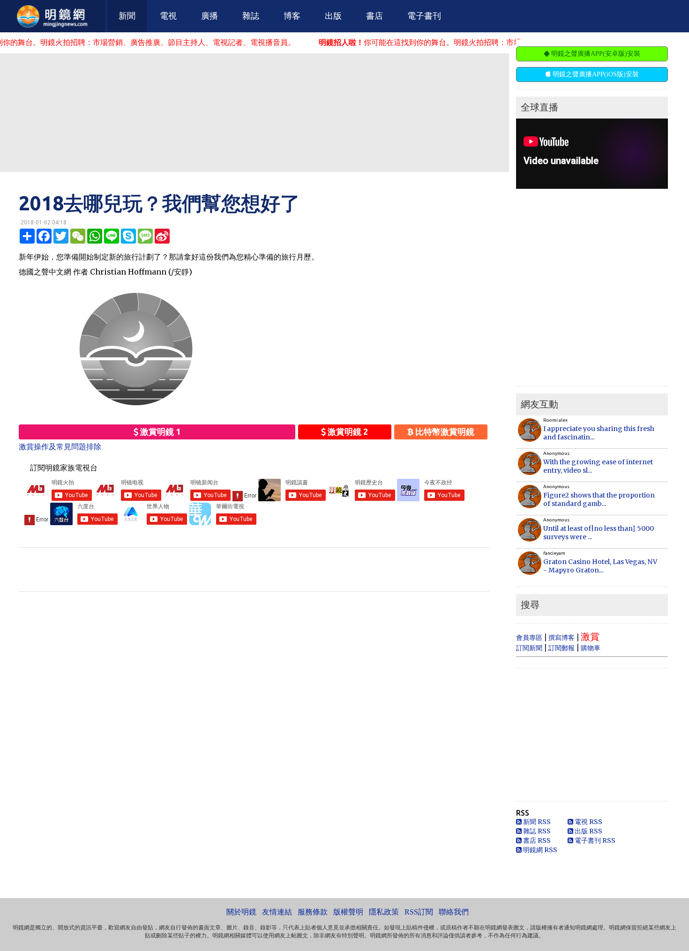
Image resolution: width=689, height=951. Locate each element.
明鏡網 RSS (539, 850)
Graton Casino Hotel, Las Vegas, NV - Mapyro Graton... (600, 565)
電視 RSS (587, 821)
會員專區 (529, 637)
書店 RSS (536, 840)
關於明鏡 (241, 912)
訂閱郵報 (561, 648)
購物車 (590, 648)
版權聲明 (348, 912)
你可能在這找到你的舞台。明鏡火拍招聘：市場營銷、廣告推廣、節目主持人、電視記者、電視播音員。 (483, 42)
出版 (333, 16)
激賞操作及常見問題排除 (60, 446)
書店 (374, 16)
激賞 (590, 636)
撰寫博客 (561, 637)
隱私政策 (384, 912)
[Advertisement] (254, 112)
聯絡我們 (454, 912)
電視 (168, 16)
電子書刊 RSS (594, 840)
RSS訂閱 (418, 912)
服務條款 (313, 912)
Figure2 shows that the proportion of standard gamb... (599, 499)
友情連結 (277, 912)
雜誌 (250, 16)
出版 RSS (587, 831)
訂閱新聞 (529, 648)
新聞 (127, 16)
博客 (292, 16)
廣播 (209, 16)
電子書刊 (424, 16)
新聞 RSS (536, 821)
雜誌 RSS (536, 831)
